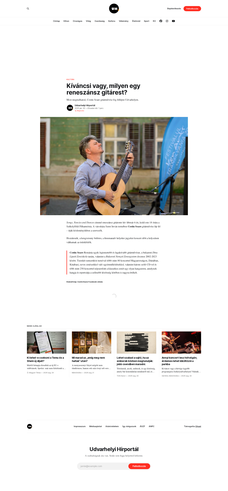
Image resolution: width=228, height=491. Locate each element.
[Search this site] (28, 8)
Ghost (198, 426)
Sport (146, 21)
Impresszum (80, 426)
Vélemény (124, 21)
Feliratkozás (192, 8)
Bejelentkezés (174, 8)
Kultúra (111, 21)
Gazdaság (100, 21)
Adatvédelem (112, 426)
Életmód (136, 21)
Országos (77, 21)
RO (154, 21)
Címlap (56, 21)
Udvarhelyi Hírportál (85, 105)
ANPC (151, 426)
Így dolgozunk (129, 426)
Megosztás (80, 110)
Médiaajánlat (95, 426)
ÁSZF (142, 426)
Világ (88, 21)
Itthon (66, 21)
